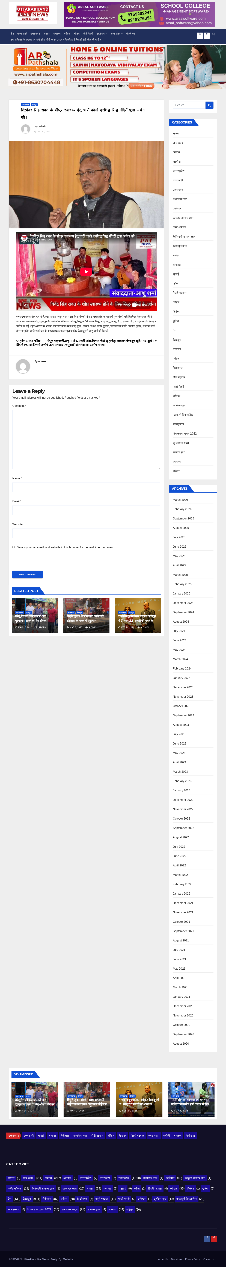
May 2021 (179, 968)
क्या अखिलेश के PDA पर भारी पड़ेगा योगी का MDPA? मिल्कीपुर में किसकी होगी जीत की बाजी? (56, 39)
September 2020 (183, 1034)
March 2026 (180, 499)
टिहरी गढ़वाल (180, 292)
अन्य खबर (115, 33)
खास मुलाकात (180, 246)
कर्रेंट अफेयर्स (179, 227)
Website (17, 524)
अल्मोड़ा (177, 161)
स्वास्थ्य (57, 33)
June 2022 (179, 856)
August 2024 (181, 621)
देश (174, 330)
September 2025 (183, 518)
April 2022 (179, 865)
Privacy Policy (192, 1259)
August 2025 (181, 527)
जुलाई (176, 274)
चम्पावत (177, 264)
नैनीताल (177, 349)
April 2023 (179, 762)
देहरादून (34, 105)
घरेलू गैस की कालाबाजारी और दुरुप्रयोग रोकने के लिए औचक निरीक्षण (30, 620)
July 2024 (179, 631)
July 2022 (179, 846)
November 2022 (183, 809)
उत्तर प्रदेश (179, 171)
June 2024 (179, 640)
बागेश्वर (176, 396)
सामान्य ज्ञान (179, 452)
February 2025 (182, 584)
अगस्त (176, 133)
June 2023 (179, 743)
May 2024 (179, 649)
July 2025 (179, 537)
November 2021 (183, 912)
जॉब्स (175, 283)
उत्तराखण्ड (35, 33)
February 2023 (182, 781)
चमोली (176, 255)
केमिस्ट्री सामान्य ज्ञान (184, 236)
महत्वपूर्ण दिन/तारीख (183, 414)
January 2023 (181, 790)
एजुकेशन (101, 33)
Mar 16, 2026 (26, 1111)
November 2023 (183, 696)
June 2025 (179, 546)
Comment (19, 405)
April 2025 (179, 565)
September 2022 (183, 827)
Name (17, 478)
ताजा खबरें (22, 33)
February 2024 (182, 668)
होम (12, 33)
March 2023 (180, 771)
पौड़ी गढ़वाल (179, 377)
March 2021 (180, 987)
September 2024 (183, 612)
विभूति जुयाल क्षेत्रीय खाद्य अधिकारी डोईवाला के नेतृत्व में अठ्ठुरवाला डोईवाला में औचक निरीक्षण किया (85, 620)
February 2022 (182, 884)
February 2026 (182, 509)
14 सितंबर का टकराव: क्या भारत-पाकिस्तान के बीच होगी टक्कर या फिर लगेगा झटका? (190, 1104)
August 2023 (181, 724)
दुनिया (176, 321)
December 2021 (183, 902)
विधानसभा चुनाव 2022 (185, 433)
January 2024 (181, 677)
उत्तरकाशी (178, 180)
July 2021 (179, 949)
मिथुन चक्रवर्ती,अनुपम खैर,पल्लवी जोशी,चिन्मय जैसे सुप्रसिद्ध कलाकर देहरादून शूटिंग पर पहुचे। (101, 341)
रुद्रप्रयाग (178, 424)
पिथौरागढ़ (178, 367)
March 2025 (180, 574)
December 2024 (183, 602)
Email (16, 501)
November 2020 (183, 1015)
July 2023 (179, 734)
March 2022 (180, 874)
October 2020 (181, 1024)
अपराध (47, 33)
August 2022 (181, 837)
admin (42, 126)
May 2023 (179, 752)
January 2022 (181, 893)
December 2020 (183, 1006)
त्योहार (77, 33)
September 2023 (183, 715)
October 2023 (181, 706)
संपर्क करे (130, 33)
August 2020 (181, 1043)
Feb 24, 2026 (129, 1111)
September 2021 (183, 931)
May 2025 (179, 556)
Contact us (209, 1259)
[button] (213, 34)
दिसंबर (176, 311)
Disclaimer (176, 1259)
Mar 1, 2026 (77, 1111)
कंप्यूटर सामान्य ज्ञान (183, 217)
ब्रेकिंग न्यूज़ (179, 405)
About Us (163, 1259)
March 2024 (180, 659)
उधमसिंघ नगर (180, 199)
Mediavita (68, 1259)
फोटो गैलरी (88, 33)
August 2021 (181, 940)
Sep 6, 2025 (181, 1111)
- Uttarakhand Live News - (36, 1259)
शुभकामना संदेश (181, 442)
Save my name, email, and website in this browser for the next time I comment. (65, 547)
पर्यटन (67, 33)
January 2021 (181, 996)
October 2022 (181, 818)
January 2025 (181, 593)
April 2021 (179, 977)
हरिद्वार (176, 471)
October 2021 (181, 921)
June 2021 (179, 959)
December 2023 (183, 687)
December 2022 (183, 799)
